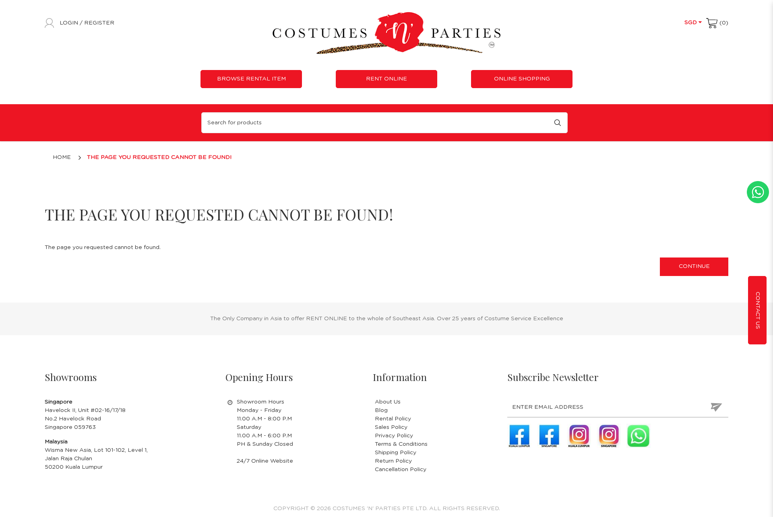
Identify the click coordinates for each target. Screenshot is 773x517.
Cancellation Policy (400, 469)
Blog (381, 410)
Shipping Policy (395, 452)
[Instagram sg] (609, 436)
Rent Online (386, 79)
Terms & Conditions (401, 444)
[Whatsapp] (638, 436)
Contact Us (758, 310)
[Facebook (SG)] (549, 436)
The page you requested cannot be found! (159, 157)
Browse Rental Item (251, 79)
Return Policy (393, 461)
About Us (388, 402)
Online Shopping (522, 79)
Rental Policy (393, 419)
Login (70, 23)
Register (99, 23)
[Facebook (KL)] (519, 436)
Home (62, 157)
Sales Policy (391, 427)
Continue (694, 266)
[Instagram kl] (579, 436)
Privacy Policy (394, 436)
